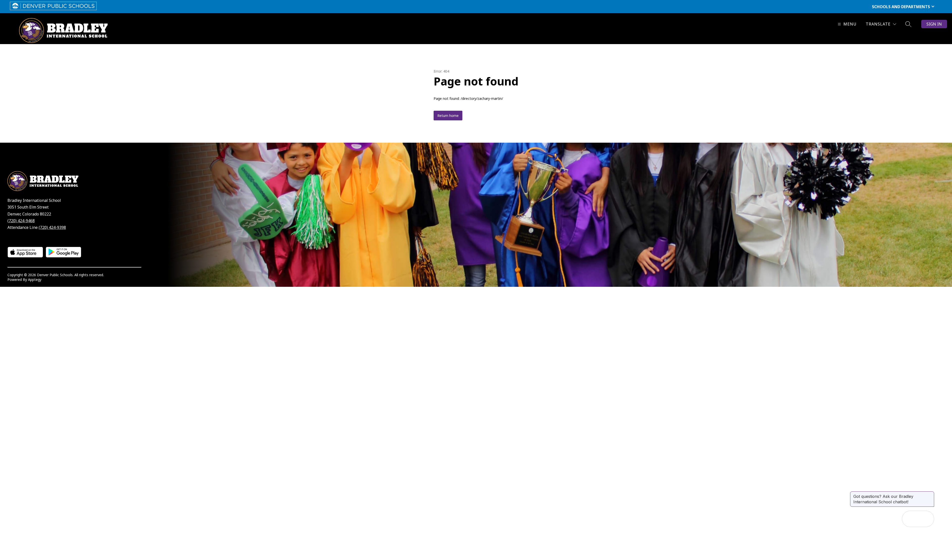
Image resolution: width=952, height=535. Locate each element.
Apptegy (34, 279)
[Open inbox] (910, 519)
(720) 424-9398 (52, 227)
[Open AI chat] (926, 519)
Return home (448, 115)
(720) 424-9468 (21, 220)
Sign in (934, 24)
